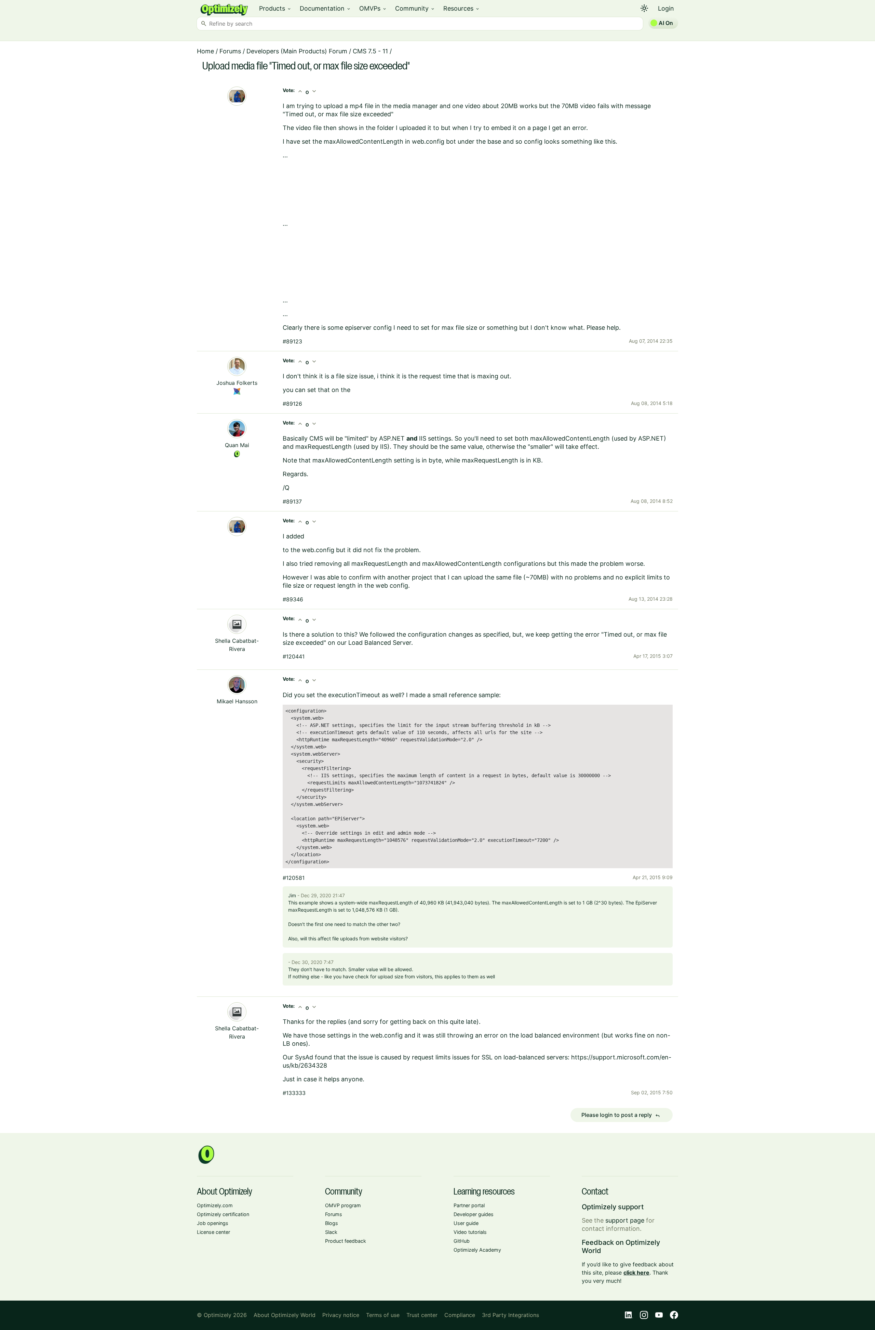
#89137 (292, 501)
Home (205, 51)
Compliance (459, 1315)
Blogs (331, 1223)
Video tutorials (470, 1232)
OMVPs (373, 8)
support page (624, 1220)
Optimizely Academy (477, 1250)
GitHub (462, 1241)
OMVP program (343, 1205)
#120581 (294, 877)
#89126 (292, 403)
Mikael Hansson (237, 701)
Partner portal (469, 1205)
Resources (461, 8)
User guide (466, 1223)
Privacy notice (340, 1315)
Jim (292, 895)
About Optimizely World (284, 1315)
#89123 (292, 341)
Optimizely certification (223, 1214)
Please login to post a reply (620, 1115)
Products (275, 8)
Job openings (212, 1223)
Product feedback (345, 1241)
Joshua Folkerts (236, 382)
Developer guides (474, 1214)
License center (213, 1232)
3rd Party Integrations (510, 1315)
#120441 (294, 656)
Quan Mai (237, 445)
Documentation (325, 8)
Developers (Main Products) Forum (296, 51)
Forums (230, 51)
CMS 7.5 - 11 (370, 51)
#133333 (294, 1093)
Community (415, 8)
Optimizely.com (215, 1205)
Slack (331, 1232)
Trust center (422, 1315)
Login (666, 8)
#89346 (293, 599)
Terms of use (383, 1315)
